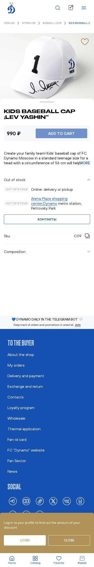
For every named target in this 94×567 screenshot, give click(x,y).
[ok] (80, 501)
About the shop (20, 354)
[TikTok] (39, 501)
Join (78, 325)
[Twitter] (53, 501)
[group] (47, 201)
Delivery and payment (25, 376)
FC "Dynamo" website (26, 450)
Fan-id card (17, 439)
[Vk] (66, 501)
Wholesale (16, 418)
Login (25, 540)
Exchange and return (25, 386)
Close (69, 540)
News (12, 471)
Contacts (15, 397)
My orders (16, 365)
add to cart (61, 133)
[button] (47, 179)
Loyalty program (20, 407)
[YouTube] (26, 501)
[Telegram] (12, 501)
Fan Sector (16, 460)
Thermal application (24, 429)
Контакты (47, 219)
